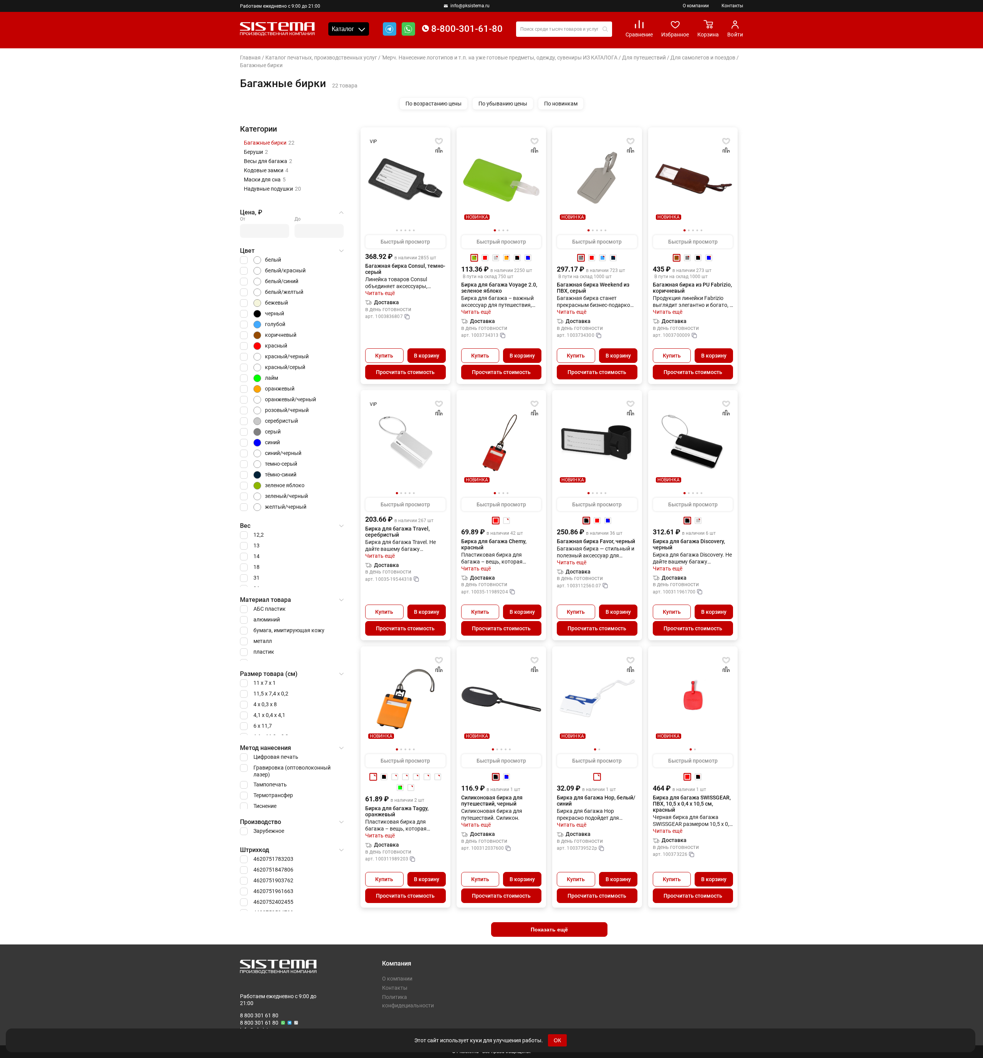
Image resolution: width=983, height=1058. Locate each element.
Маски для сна (265, 179)
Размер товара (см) (269, 673)
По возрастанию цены (433, 104)
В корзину (426, 356)
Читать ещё (380, 293)
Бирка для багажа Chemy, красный (493, 544)
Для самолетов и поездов (702, 57)
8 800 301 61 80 (259, 1015)
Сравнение (639, 34)
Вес (245, 525)
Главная (250, 57)
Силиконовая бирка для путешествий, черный (492, 800)
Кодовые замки (266, 170)
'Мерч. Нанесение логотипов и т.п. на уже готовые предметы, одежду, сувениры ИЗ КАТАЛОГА (499, 57)
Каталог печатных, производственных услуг (321, 57)
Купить (384, 356)
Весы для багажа (268, 161)
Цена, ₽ (251, 212)
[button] (495, 230)
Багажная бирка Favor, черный (596, 541)
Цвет (247, 250)
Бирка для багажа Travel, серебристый (397, 532)
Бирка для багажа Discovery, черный (689, 544)
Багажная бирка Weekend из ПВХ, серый (593, 288)
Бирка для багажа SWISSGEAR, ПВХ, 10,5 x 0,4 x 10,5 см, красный (692, 803)
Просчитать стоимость (405, 372)
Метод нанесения (265, 747)
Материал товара (265, 599)
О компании (696, 5)
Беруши (256, 152)
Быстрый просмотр (405, 242)
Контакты (732, 5)
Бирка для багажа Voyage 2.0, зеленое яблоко (499, 288)
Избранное (675, 34)
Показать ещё (549, 929)
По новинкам (561, 104)
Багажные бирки (269, 143)
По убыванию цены (502, 104)
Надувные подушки (272, 189)
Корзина (708, 34)
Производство (260, 822)
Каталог (343, 29)
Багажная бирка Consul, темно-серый (405, 269)
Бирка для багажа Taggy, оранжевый (397, 811)
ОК (557, 1040)
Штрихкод (254, 850)
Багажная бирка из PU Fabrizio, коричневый (692, 288)
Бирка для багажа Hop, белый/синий (596, 800)
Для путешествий (644, 57)
